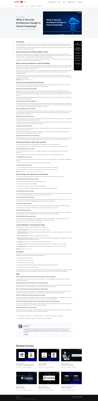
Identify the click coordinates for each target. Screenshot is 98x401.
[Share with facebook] (14, 42)
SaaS (18, 167)
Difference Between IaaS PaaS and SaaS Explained (32, 171)
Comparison (63, 386)
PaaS (18, 159)
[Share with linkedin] (14, 50)
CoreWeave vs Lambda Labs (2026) (25, 365)
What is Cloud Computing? (27, 79)
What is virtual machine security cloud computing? (31, 222)
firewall (70, 199)
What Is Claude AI (20, 387)
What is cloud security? (26, 249)
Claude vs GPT (42, 365)
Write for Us (18, 397)
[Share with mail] (14, 53)
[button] (16, 6)
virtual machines (32, 151)
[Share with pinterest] (14, 47)
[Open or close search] (85, 6)
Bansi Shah (18, 29)
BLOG (25, 1)
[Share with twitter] (14, 44)
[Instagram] (24, 334)
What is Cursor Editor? (44, 387)
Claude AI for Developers (67, 365)
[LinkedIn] (27, 334)
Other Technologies (20, 17)
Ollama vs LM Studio (66, 387)
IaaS (18, 151)
